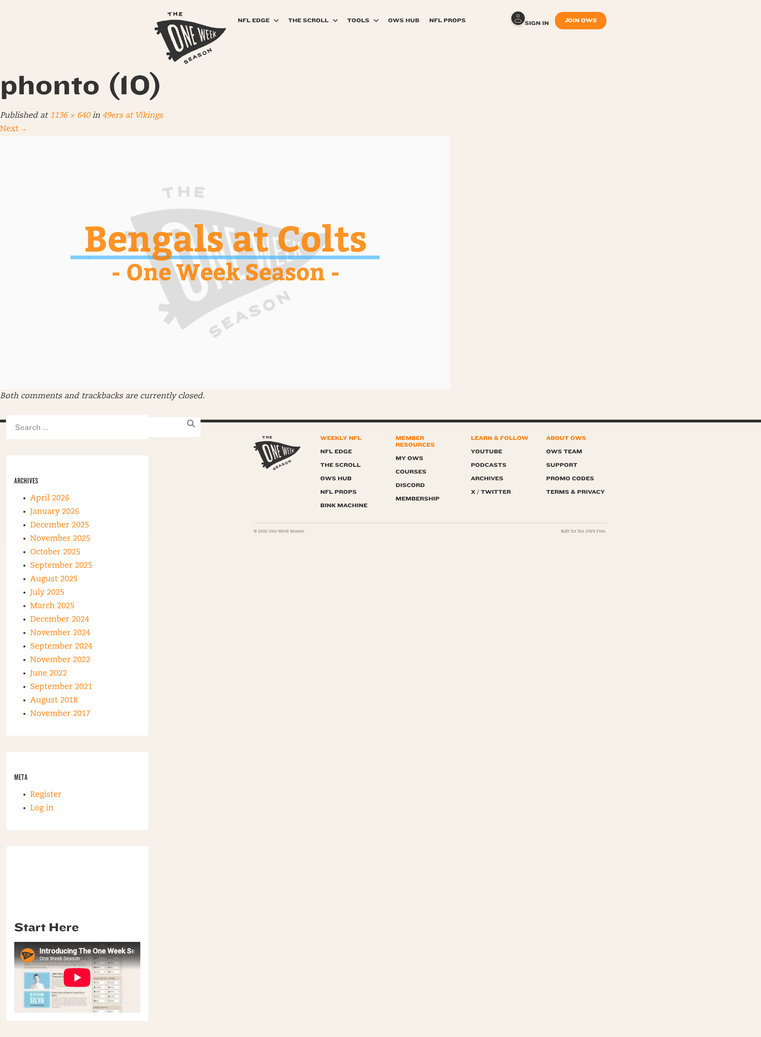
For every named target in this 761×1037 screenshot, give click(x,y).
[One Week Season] (190, 22)
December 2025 (59, 525)
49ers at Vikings (132, 116)
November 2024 (60, 633)
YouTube (486, 452)
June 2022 (48, 674)
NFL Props (447, 20)
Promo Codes (570, 478)
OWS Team (564, 452)
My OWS (409, 458)
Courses (411, 472)
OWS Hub (403, 20)
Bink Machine (343, 505)
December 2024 (59, 620)
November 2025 (60, 539)
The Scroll (308, 20)
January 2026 (54, 512)
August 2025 (54, 579)
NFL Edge (254, 20)
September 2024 (61, 647)
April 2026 (49, 498)
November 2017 (60, 714)
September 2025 (61, 566)
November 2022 (60, 660)
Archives (487, 478)
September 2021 (61, 687)
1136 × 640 (70, 116)
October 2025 (55, 552)
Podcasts (489, 465)
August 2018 (54, 701)
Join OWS (580, 20)
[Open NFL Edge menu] (276, 20)
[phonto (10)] (225, 263)
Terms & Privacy (575, 492)
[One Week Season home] (277, 453)
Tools (358, 20)
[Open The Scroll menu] (335, 20)
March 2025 (52, 606)
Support (561, 465)
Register (45, 795)
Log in (42, 808)
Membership (418, 499)
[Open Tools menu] (376, 20)
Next (13, 129)
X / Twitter (491, 492)
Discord (410, 485)
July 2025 (47, 593)
